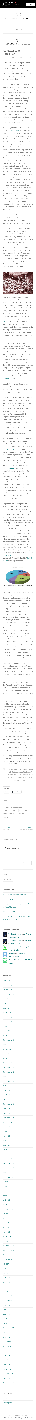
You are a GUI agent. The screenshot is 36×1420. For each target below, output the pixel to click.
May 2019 (6, 1195)
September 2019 (8, 1177)
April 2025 (6, 1008)
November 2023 (8, 1040)
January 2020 (7, 1159)
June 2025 (6, 1003)
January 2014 (7, 1378)
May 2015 (6, 1310)
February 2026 (8, 985)
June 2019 (6, 1191)
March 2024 (7, 1035)
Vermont (10, 468)
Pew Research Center (10, 555)
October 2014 (7, 1337)
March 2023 (7, 1058)
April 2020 (6, 1145)
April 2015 (6, 1314)
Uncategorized (16, 807)
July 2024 (6, 1026)
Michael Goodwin (15, 960)
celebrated (15, 131)
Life (5, 814)
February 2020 (8, 1154)
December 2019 (8, 1163)
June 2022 (6, 1090)
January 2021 (7, 1113)
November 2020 (8, 1118)
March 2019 (7, 1205)
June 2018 (6, 1232)
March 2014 (7, 1369)
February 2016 (8, 1291)
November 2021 (8, 1104)
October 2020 (7, 1122)
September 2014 (8, 1342)
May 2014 (6, 1360)
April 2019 (6, 1200)
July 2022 (6, 1086)
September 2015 (8, 1300)
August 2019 (7, 1182)
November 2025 (8, 994)
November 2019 (8, 1168)
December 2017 (8, 1246)
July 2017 (6, 1264)
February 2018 (8, 1241)
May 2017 (6, 1273)
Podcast (5, 1398)
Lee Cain (11, 953)
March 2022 (7, 1095)
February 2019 (8, 1209)
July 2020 (6, 1131)
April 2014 (6, 1364)
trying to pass (12, 449)
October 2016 (7, 1282)
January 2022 (7, 1099)
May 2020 (6, 1141)
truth (6, 817)
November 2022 (8, 1072)
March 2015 (7, 1319)
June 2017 (6, 1268)
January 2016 (7, 1296)
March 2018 (7, 1236)
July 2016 (6, 1287)
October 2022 (7, 1077)
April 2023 (6, 1054)
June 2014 (6, 1355)
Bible (15, 810)
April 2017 (6, 1278)
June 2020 (6, 1136)
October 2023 (7, 1045)
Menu (19, 29)
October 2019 (7, 1173)
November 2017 (8, 1250)
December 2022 (8, 1067)
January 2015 (7, 1323)
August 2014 (7, 1346)
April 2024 (6, 1031)
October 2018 (7, 1218)
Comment (26, 863)
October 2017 (7, 1255)
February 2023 (8, 1063)
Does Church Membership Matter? (15, 895)
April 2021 (6, 1108)
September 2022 (8, 1081)
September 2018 (8, 1223)
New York (13, 814)
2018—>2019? (7, 828)
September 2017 (8, 1259)
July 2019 (6, 1186)
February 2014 (8, 1374)
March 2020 (7, 1150)
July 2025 (6, 999)
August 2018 (7, 1227)
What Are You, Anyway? (11, 899)
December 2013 (8, 1383)
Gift (30, 4)
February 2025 (8, 1017)
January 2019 (7, 1214)
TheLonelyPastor (24, 57)
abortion (7, 810)
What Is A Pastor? (9, 911)
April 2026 (6, 981)
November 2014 (8, 1332)
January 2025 (7, 1022)
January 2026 (7, 990)
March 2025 (7, 1013)
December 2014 (8, 1328)
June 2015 (6, 1305)
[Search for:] (13, 875)
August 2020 (7, 1127)
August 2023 (7, 1049)
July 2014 (6, 1351)
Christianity (24, 810)
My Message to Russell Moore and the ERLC (26, 829)
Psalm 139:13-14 (8, 379)
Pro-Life (22, 814)
